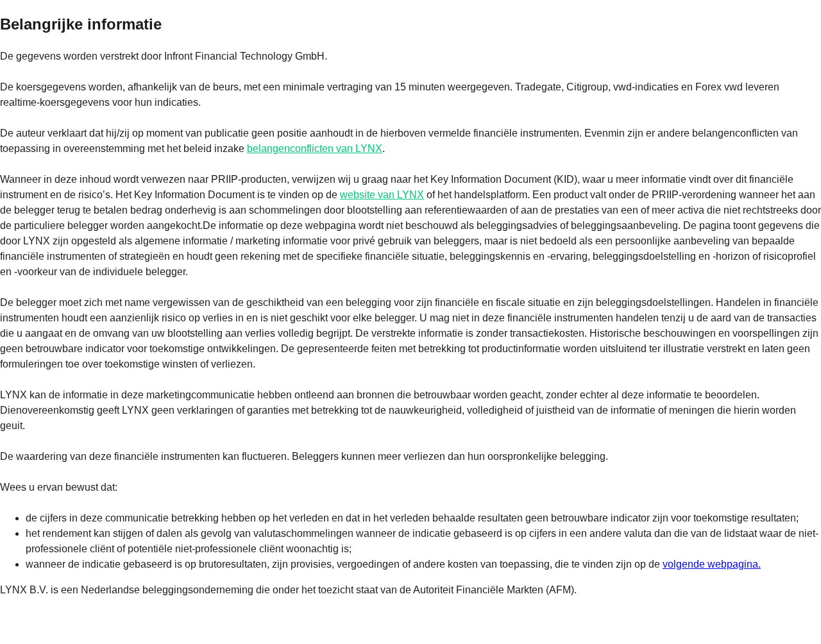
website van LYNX (382, 194)
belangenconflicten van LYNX (314, 148)
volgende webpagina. (712, 564)
